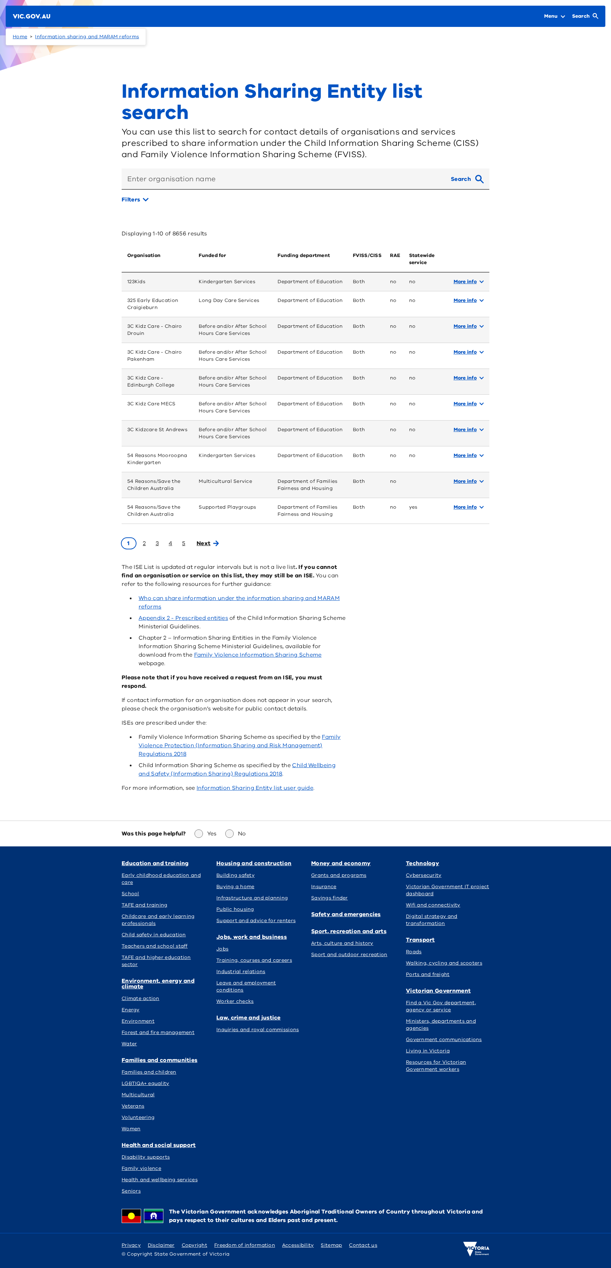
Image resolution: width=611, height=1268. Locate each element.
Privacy (131, 1245)
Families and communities (159, 1060)
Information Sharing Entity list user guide (255, 788)
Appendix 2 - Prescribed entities (183, 618)
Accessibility (298, 1245)
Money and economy (341, 863)
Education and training (155, 863)
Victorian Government (438, 991)
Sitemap (331, 1245)
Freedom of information (244, 1245)
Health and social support (159, 1145)
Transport (420, 940)
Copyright (194, 1245)
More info (465, 281)
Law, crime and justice (248, 1018)
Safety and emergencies (346, 914)
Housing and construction (253, 863)
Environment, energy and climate (158, 983)
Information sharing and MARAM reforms (87, 36)
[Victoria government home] (476, 1249)
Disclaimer (161, 1245)
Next (203, 543)
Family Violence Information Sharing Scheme (258, 655)
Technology (422, 863)
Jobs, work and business (251, 937)
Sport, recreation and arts (348, 931)
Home (20, 36)
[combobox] (283, 179)
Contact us (363, 1245)
